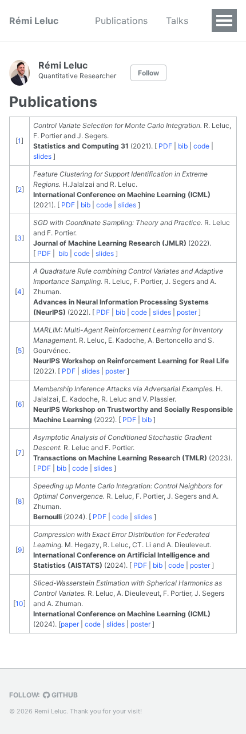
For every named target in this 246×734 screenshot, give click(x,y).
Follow (148, 73)
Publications (121, 20)
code (201, 146)
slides (42, 156)
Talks (177, 20)
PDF (165, 146)
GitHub (64, 695)
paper (70, 624)
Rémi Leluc (33, 20)
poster (187, 312)
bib (183, 146)
